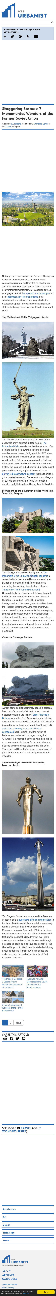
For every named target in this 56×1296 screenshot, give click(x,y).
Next (18, 1022)
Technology (9, 1232)
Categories (9, 1278)
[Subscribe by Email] (36, 36)
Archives (8, 1275)
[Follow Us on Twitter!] (12, 36)
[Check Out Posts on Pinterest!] (20, 36)
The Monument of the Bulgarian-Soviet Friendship (25, 574)
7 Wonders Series (40, 123)
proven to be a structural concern (18, 473)
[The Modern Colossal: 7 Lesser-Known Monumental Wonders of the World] (13, 971)
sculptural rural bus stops (36, 293)
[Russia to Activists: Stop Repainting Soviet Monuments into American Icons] (37, 971)
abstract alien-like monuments (23, 296)
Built (37, 29)
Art (21, 29)
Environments (11, 31)
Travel (8, 126)
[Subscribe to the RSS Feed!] (28, 36)
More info (26, 1293)
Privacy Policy (8, 1287)
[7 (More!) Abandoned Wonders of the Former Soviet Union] (13, 997)
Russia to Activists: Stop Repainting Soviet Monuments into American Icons (37, 983)
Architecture (11, 29)
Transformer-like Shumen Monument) (21, 589)
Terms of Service (9, 1284)
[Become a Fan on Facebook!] (5, 36)
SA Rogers (16, 123)
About (6, 1271)
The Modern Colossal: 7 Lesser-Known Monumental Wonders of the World (12, 983)
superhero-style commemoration (35, 919)
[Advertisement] (28, 72)
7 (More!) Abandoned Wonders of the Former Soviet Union (12, 1007)
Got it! (46, 1292)
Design (28, 29)
